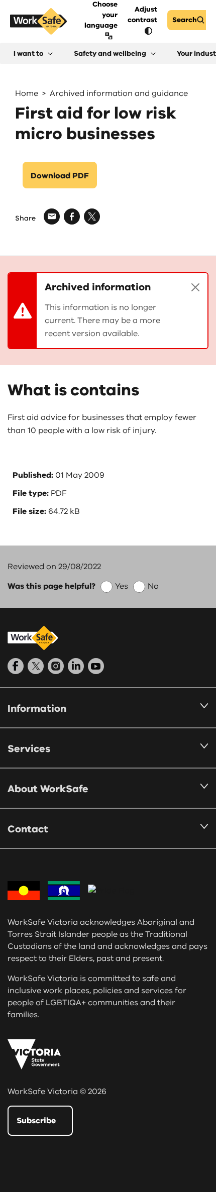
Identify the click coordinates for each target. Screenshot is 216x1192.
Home (26, 93)
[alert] (108, 310)
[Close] (195, 287)
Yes (121, 586)
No (153, 586)
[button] (33, 53)
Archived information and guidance (119, 93)
